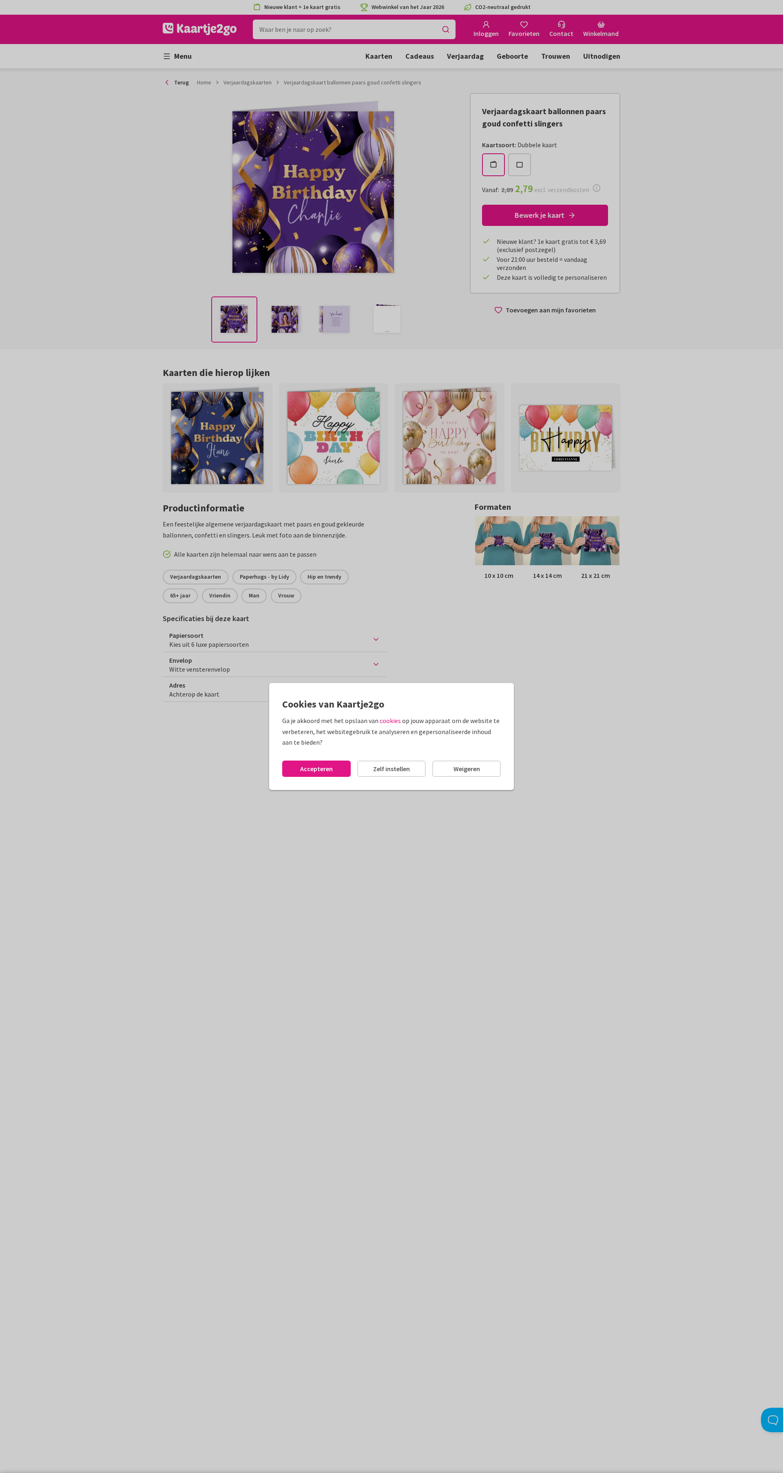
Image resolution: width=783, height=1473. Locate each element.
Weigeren (466, 769)
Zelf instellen (391, 769)
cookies (390, 721)
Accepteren (316, 769)
